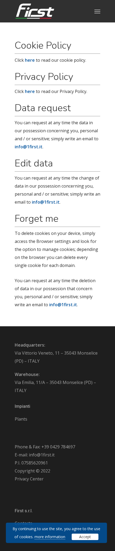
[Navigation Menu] (97, 11)
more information (49, 536)
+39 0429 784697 (58, 447)
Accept (85, 536)
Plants (21, 419)
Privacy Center (29, 479)
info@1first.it (42, 455)
